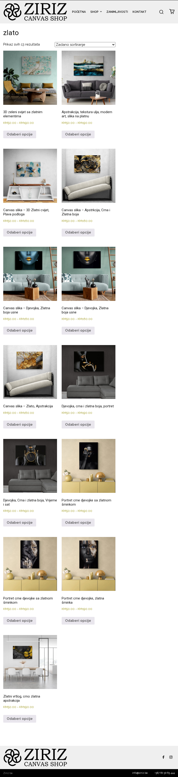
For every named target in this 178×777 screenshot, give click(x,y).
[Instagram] (171, 757)
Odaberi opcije (20, 134)
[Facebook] (163, 757)
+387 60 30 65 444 (165, 772)
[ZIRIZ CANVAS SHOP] (35, 12)
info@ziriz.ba (140, 772)
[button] (161, 11)
